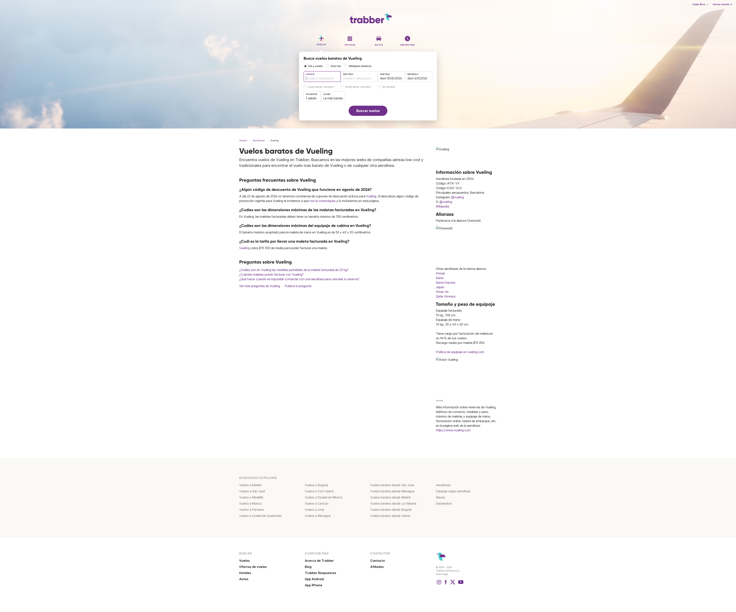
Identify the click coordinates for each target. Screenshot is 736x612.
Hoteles (245, 573)
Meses (440, 497)
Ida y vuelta (315, 66)
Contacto (377, 561)
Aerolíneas (443, 485)
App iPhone (313, 585)
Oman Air (442, 292)
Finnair (440, 273)
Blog (308, 567)
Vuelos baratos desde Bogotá (391, 510)
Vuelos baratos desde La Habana (393, 503)
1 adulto (311, 98)
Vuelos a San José (252, 491)
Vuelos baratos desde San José (392, 485)
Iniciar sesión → (722, 4)
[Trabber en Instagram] (439, 584)
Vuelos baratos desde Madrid (390, 497)
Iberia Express (445, 282)
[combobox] (322, 76)
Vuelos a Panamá (251, 510)
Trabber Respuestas (320, 573)
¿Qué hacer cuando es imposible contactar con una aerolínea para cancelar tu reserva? (299, 279)
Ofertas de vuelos (253, 567)
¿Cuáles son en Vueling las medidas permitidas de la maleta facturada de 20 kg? (293, 270)
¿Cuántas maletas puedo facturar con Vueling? (271, 274)
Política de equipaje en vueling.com (460, 352)
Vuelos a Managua (318, 516)
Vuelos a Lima (314, 510)
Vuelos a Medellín (251, 497)
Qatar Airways (446, 296)
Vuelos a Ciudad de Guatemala (260, 516)
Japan (440, 287)
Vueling (371, 196)
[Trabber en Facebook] (446, 584)
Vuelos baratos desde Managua (392, 491)
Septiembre (444, 503)
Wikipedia (442, 206)
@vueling (457, 197)
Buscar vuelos (368, 111)
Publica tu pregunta (298, 286)
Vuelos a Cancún (316, 503)
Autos (243, 579)
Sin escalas (388, 87)
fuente (439, 400)
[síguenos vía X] (453, 584)
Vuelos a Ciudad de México (324, 497)
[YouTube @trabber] (460, 584)
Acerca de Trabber (319, 561)
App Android (314, 579)
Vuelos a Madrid (250, 485)
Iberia (440, 278)
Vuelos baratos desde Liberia (390, 516)
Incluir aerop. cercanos (321, 87)
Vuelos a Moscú (250, 503)
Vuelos (244, 561)
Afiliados (377, 567)
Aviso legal (442, 574)
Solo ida (336, 66)
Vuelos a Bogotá (316, 485)
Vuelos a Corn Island (319, 491)
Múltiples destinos (360, 66)
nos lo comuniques (323, 201)
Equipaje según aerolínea (453, 491)
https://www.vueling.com (453, 430)
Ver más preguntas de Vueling (259, 286)
